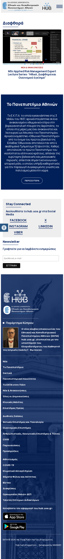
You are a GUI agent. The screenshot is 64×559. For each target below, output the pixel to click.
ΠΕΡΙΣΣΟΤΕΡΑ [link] (32, 180)
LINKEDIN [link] (46, 226)
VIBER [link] (18, 232)
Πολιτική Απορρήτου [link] (26, 545)
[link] (4, 228)
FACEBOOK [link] (18, 220)
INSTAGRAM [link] (18, 226)
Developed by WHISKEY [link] (50, 545)
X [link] (46, 220)
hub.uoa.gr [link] (45, 508)
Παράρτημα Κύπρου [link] (19, 323)
